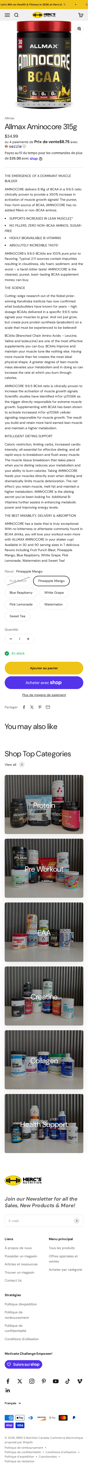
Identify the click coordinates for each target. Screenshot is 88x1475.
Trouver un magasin (19, 1272)
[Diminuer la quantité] (11, 639)
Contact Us (13, 1280)
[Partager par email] (48, 707)
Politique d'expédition (21, 1304)
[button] (44, 144)
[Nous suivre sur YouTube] (56, 1381)
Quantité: (12, 629)
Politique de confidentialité (15, 1328)
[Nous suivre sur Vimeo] (80, 1381)
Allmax (10, 118)
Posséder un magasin (21, 1256)
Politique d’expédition (19, 1457)
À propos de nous (18, 1248)
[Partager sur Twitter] (32, 707)
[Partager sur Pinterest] (40, 707)
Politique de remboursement (17, 1314)
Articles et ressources (21, 1264)
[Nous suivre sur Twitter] (20, 1381)
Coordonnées (48, 1457)
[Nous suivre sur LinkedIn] (8, 1390)
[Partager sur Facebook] (24, 707)
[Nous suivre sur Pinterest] (44, 1381)
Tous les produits (62, 1248)
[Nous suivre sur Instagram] (32, 1381)
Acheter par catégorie (65, 1269)
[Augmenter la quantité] (28, 639)
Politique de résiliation (19, 1461)
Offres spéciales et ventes (63, 1258)
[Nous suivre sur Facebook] (8, 1381)
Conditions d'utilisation (22, 1339)
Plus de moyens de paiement (44, 695)
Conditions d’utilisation (61, 1452)
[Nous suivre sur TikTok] (68, 1381)
